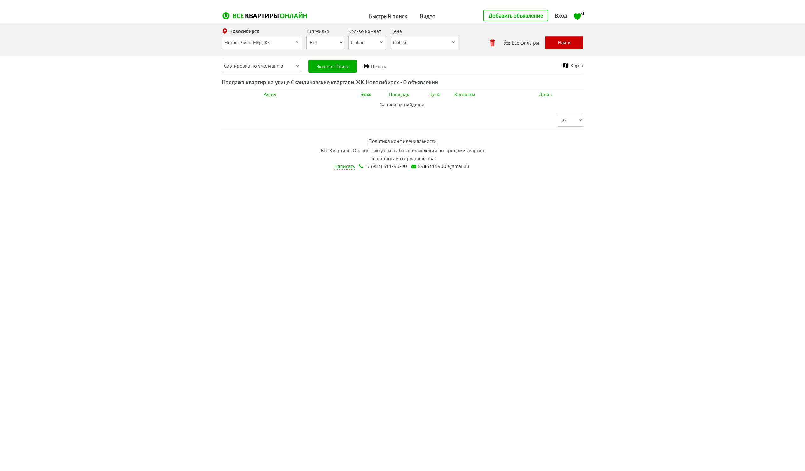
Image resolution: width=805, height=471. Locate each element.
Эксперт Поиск (332, 66)
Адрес (270, 94)
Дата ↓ (546, 94)
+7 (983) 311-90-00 (386, 166)
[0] (577, 15)
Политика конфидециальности (402, 141)
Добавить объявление (516, 15)
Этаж (366, 94)
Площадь (399, 94)
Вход (561, 15)
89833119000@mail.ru (443, 166)
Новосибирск (244, 31)
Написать (344, 166)
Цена (435, 94)
